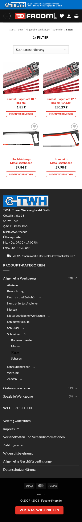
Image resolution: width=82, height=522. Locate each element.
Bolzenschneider (22, 340)
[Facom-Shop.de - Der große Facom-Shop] (36, 16)
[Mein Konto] (69, 16)
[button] (7, 16)
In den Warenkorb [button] (21, 114)
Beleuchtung (15, 291)
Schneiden (58, 29)
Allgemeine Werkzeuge (38, 29)
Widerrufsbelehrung (18, 453)
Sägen (15, 352)
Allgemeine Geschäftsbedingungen (28, 461)
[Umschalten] (76, 278)
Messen (12, 309)
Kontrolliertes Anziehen (22, 303)
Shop (20, 29)
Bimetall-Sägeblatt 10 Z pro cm (21, 100)
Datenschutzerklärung (19, 469)
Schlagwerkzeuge (18, 321)
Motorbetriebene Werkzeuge (26, 315)
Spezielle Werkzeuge (18, 396)
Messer (16, 346)
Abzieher (13, 285)
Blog (41, 494)
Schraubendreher (18, 366)
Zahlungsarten (13, 445)
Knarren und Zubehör (21, 297)
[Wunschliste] (62, 16)
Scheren (16, 358)
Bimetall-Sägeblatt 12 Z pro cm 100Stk (61, 100)
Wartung (13, 372)
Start (12, 29)
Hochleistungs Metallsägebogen (21, 161)
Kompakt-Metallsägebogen (61, 161)
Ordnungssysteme (16, 388)
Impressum (11, 429)
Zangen (12, 379)
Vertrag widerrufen (17, 421)
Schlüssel (13, 328)
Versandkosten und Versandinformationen (34, 437)
